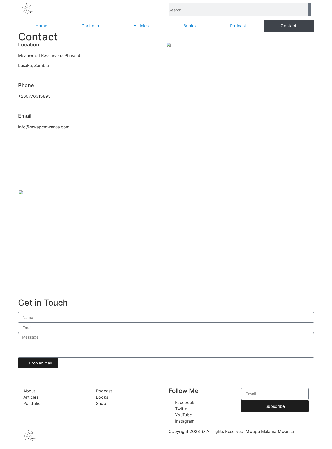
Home (41, 25)
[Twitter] (38, 374)
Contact (288, 25)
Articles (141, 25)
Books (189, 25)
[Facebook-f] (24, 374)
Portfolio (90, 25)
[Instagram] (53, 374)
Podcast (238, 25)
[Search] (309, 9)
